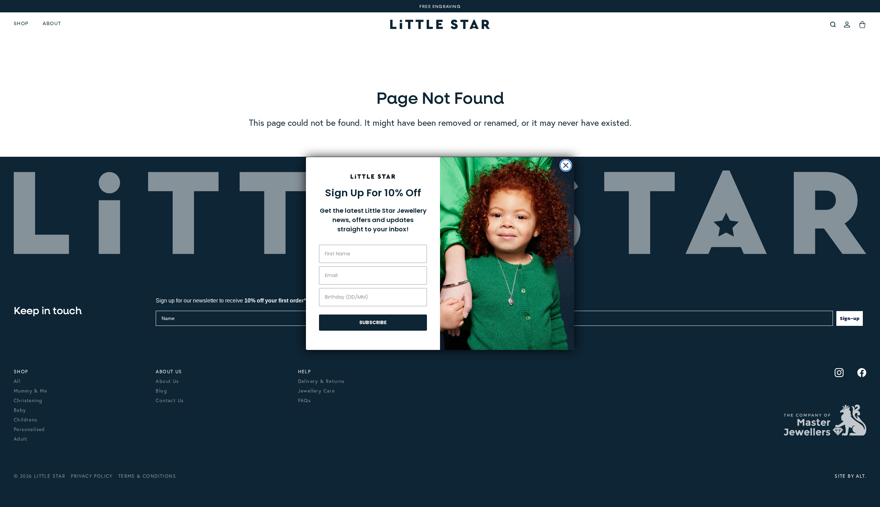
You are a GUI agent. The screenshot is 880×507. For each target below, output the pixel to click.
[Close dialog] (565, 165)
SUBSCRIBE (373, 322)
